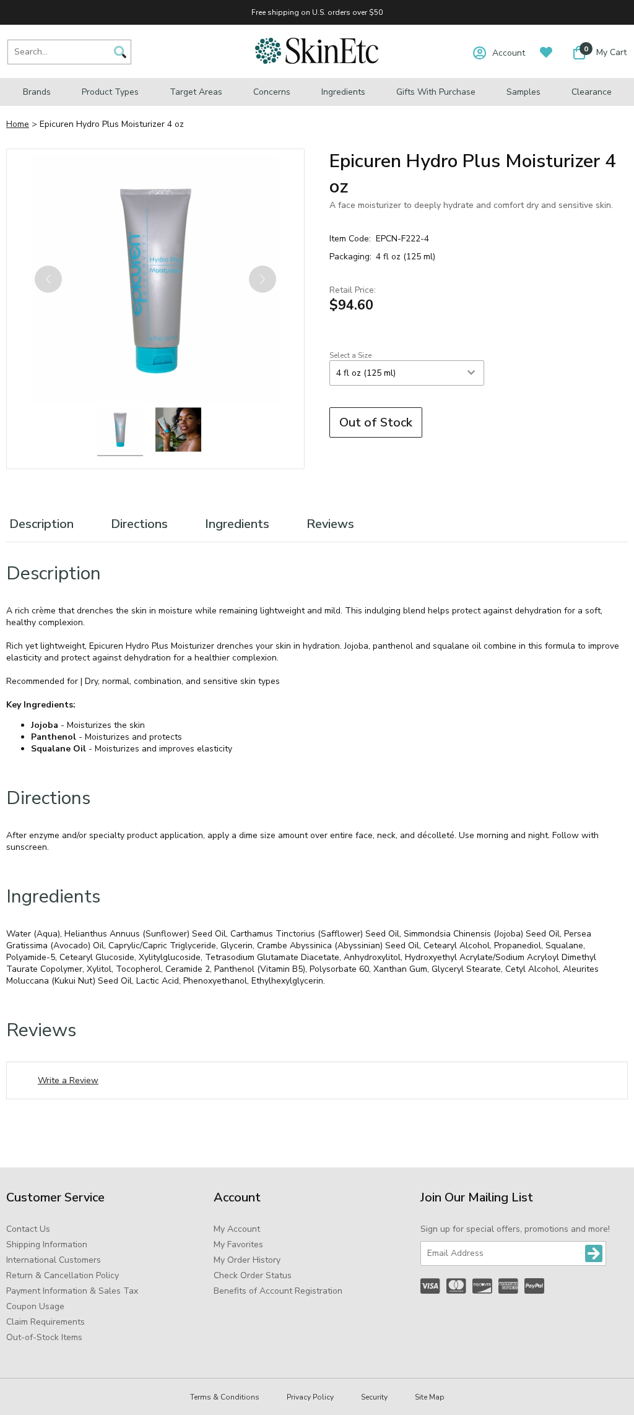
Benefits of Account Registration (278, 1291)
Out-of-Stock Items (44, 1337)
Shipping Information (46, 1244)
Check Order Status (253, 1275)
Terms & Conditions (224, 1397)
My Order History (247, 1260)
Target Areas (196, 92)
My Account (237, 1229)
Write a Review (68, 1080)
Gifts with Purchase (436, 92)
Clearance (591, 92)
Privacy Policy (310, 1397)
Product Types (110, 92)
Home (17, 124)
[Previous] (48, 279)
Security (374, 1397)
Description (41, 524)
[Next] (262, 279)
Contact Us (28, 1229)
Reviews (330, 524)
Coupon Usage (35, 1306)
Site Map (430, 1397)
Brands (37, 92)
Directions (139, 524)
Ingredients (343, 92)
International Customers (53, 1260)
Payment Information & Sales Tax (72, 1291)
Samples (523, 92)
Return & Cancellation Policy (62, 1275)
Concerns (271, 92)
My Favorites (238, 1244)
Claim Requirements (45, 1322)
